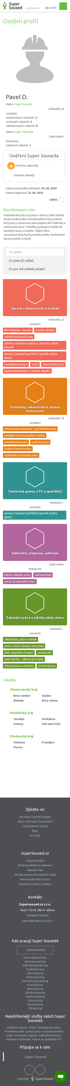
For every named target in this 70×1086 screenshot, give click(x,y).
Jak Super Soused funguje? (35, 816)
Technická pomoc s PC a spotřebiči (35, 491)
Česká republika (35, 949)
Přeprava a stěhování (18, 1039)
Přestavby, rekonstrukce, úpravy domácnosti (35, 409)
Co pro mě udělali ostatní (27, 269)
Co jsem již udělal (21, 260)
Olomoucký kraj (35, 977)
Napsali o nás (35, 870)
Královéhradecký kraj (35, 965)
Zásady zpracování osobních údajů (35, 874)
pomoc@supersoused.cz (37, 920)
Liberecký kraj (35, 973)
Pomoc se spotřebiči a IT (46, 1039)
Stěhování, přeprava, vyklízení (35, 553)
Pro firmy (35, 835)
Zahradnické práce (50, 1035)
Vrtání (32, 1027)
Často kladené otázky (35, 826)
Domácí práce (33, 1031)
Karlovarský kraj (35, 996)
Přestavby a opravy (26, 1035)
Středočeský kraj (35, 992)
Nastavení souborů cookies (35, 884)
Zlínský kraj (35, 1008)
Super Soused (35, 1057)
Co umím (15, 252)
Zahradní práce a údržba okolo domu (35, 617)
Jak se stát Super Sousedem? (35, 821)
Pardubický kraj (35, 969)
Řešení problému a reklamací (35, 865)
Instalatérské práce (48, 1027)
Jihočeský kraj (35, 988)
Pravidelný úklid (14, 1031)
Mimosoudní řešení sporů (35, 879)
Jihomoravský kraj (35, 961)
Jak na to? (50, 7)
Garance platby (35, 860)
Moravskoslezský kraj (35, 981)
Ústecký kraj (35, 1000)
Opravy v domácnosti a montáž (35, 308)
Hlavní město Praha (35, 957)
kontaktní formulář (37, 915)
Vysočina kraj (35, 1004)
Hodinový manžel (17, 1027)
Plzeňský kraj (35, 984)
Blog (35, 830)
